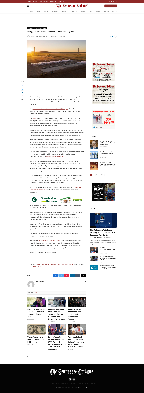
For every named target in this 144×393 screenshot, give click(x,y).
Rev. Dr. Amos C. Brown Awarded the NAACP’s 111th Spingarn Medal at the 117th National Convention (56, 343)
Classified (106, 11)
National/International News (37, 28)
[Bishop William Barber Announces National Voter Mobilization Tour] (36, 302)
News (38, 11)
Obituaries (114, 11)
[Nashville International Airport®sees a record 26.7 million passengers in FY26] (94, 155)
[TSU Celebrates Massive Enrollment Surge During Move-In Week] (94, 258)
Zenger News (36, 266)
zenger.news (35, 36)
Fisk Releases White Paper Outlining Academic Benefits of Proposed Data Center (103, 232)
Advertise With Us (110, 5)
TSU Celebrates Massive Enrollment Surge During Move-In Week (108, 258)
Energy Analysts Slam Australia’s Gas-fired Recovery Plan (55, 264)
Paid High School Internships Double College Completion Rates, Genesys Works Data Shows (76, 342)
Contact (92, 384)
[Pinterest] (22, 96)
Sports (90, 11)
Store (73, 384)
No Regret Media (83, 387)
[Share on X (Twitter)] (110, 36)
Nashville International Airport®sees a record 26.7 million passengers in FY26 (107, 153)
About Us (35, 1)
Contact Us (61, 1)
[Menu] (28, 6)
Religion (82, 11)
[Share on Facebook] (108, 36)
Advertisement (53, 1)
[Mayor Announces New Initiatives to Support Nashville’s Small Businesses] (94, 144)
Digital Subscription (43, 1)
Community (55, 11)
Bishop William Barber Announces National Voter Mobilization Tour (36, 313)
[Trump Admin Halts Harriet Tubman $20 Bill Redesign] (36, 329)
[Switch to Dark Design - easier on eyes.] (114, 1)
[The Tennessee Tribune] (72, 6)
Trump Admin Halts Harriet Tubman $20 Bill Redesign (35, 339)
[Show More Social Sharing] (115, 36)
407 (102, 174)
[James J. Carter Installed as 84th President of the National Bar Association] (77, 302)
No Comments (53, 36)
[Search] (116, 1)
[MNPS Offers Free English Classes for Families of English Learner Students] (94, 267)
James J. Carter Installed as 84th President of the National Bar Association (74, 314)
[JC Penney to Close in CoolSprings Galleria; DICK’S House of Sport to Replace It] (94, 166)
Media (98, 11)
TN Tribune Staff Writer (96, 237)
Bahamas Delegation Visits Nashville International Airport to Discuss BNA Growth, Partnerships (56, 314)
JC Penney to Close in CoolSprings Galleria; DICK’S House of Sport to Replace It (107, 164)
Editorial (46, 11)
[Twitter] (22, 89)
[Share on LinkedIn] (112, 36)
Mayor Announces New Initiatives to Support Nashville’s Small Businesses (108, 142)
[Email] (22, 99)
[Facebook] (22, 85)
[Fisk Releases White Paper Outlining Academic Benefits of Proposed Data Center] (103, 220)
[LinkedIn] (22, 92)
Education (65, 11)
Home (29, 1)
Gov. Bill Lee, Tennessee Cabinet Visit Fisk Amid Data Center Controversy (107, 249)
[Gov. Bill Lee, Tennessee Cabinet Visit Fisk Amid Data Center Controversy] (94, 250)
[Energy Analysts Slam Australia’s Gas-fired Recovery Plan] (56, 59)
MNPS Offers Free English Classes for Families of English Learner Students (108, 267)
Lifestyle (74, 11)
